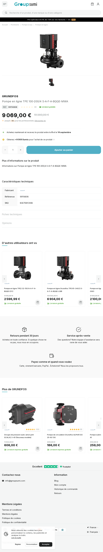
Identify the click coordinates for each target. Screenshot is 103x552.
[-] (5, 150)
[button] (28, 107)
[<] (4, 279)
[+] (21, 150)
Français (94, 532)
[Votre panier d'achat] (92, 4)
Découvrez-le (40, 121)
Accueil (5, 25)
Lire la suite (16, 538)
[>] (98, 279)
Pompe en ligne (41, 25)
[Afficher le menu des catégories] (4, 4)
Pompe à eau (27, 25)
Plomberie (15, 25)
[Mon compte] (98, 4)
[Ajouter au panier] (37, 302)
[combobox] (51, 12)
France (93, 527)
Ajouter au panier (63, 150)
